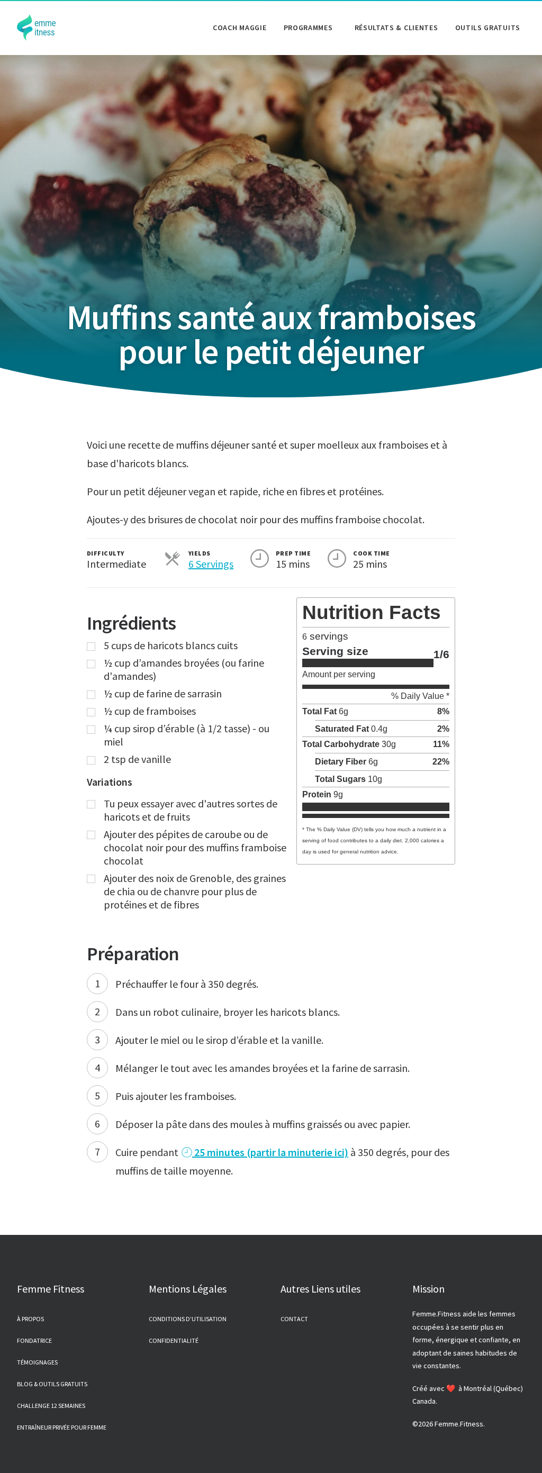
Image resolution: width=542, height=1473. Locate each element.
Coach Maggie (239, 27)
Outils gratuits (488, 27)
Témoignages (37, 1362)
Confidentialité (173, 1340)
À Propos (30, 1319)
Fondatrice (34, 1340)
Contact (294, 1319)
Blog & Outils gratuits (52, 1384)
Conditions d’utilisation (188, 1319)
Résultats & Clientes (396, 27)
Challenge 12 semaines (51, 1406)
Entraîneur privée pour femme (61, 1427)
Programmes (308, 27)
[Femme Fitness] (36, 27)
